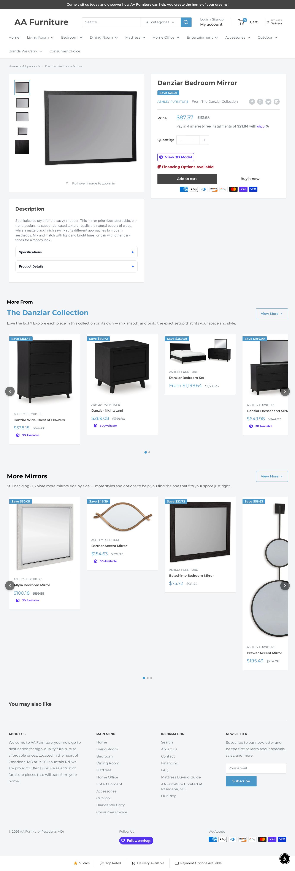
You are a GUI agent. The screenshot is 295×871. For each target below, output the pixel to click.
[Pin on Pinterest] (260, 101)
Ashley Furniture (172, 102)
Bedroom (69, 37)
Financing (169, 763)
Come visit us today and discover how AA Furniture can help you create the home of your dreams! (147, 4)
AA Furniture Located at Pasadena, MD (181, 786)
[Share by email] (277, 101)
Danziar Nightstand (107, 410)
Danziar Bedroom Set (186, 378)
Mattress (132, 37)
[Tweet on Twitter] (268, 101)
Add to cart (187, 179)
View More (269, 314)
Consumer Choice (64, 51)
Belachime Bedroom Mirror (191, 575)
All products (31, 66)
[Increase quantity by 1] (204, 140)
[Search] (186, 22)
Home (14, 37)
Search (167, 742)
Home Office (163, 37)
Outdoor (265, 37)
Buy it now (250, 179)
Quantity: (165, 140)
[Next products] (285, 391)
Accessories (235, 37)
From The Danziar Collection (215, 102)
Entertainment (200, 37)
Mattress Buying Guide (181, 777)
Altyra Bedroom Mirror (32, 585)
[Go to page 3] (151, 678)
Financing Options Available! (187, 167)
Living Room (38, 37)
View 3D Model (178, 157)
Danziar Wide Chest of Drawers (39, 420)
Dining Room (101, 37)
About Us (169, 749)
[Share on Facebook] (252, 101)
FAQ (164, 770)
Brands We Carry (23, 51)
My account (211, 24)
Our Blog (168, 796)
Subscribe (241, 781)
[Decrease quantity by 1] (181, 140)
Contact (168, 756)
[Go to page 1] (145, 452)
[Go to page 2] (149, 452)
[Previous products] (10, 391)
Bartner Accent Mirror (109, 546)
